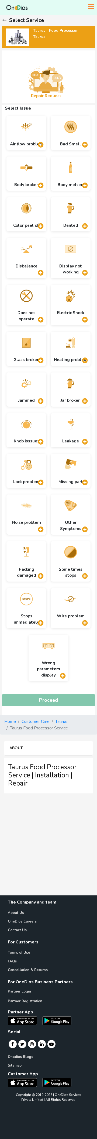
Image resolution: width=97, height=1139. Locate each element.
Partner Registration (25, 1001)
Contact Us (17, 930)
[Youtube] (51, 1044)
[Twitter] (22, 1044)
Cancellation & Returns (28, 970)
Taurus (61, 722)
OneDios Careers (22, 921)
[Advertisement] (48, 846)
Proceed (48, 700)
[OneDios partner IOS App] (24, 1020)
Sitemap (15, 1065)
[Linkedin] (42, 1044)
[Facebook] (12, 1044)
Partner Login (19, 991)
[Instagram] (32, 1044)
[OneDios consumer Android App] (56, 1082)
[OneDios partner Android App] (56, 1020)
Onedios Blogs (20, 1056)
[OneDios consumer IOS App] (24, 1082)
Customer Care (36, 722)
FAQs (12, 961)
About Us (16, 912)
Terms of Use (19, 952)
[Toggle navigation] (91, 6)
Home (10, 722)
